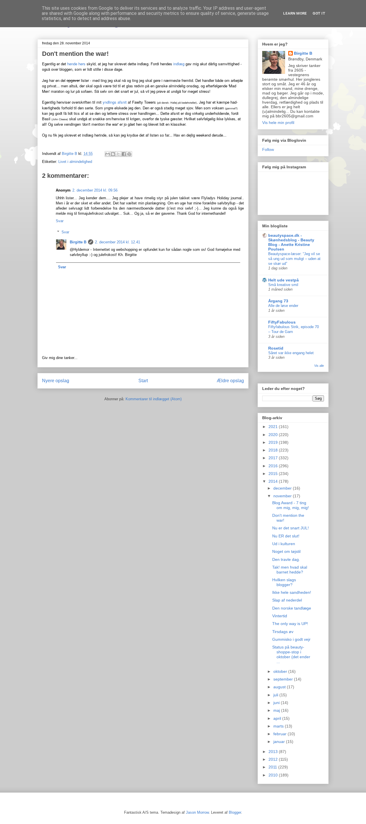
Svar (59, 221)
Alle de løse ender (283, 305)
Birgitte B (78, 242)
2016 (273, 466)
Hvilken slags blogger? (284, 582)
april (277, 718)
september (283, 679)
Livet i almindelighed (75, 161)
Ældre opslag (230, 380)
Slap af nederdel (287, 600)
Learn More (295, 13)
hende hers (76, 63)
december (283, 488)
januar (279, 741)
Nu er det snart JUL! (290, 528)
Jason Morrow (197, 812)
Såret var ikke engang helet (291, 353)
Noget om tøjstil (286, 551)
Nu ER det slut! (285, 536)
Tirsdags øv (282, 631)
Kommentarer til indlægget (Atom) (154, 399)
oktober (280, 671)
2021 (273, 426)
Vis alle (319, 365)
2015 (273, 473)
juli (276, 695)
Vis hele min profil (278, 122)
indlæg (178, 63)
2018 (273, 450)
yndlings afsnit (115, 102)
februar (280, 734)
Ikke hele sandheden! (291, 592)
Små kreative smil (283, 285)
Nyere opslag (55, 380)
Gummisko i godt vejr (291, 639)
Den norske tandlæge (291, 608)
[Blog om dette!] (113, 154)
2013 (273, 751)
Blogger (235, 812)
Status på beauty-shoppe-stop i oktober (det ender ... (291, 654)
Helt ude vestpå (283, 280)
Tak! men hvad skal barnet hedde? (289, 569)
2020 (273, 434)
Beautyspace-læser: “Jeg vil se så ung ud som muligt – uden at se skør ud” (294, 259)
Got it (319, 13)
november (283, 496)
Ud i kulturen (283, 543)
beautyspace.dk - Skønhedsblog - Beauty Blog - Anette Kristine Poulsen (291, 242)
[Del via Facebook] (124, 154)
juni (277, 702)
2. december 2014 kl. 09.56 (95, 190)
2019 (273, 442)
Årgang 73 (278, 301)
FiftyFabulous (282, 322)
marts (279, 726)
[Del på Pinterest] (129, 154)
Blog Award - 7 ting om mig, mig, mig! (290, 505)
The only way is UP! (290, 623)
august (280, 687)
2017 (273, 458)
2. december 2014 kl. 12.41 (117, 242)
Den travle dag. (286, 559)
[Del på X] (118, 154)
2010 (273, 775)
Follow (268, 149)
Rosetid (275, 348)
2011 (273, 767)
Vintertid (279, 616)
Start (143, 380)
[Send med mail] (107, 154)
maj (277, 710)
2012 (273, 759)
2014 (273, 481)
